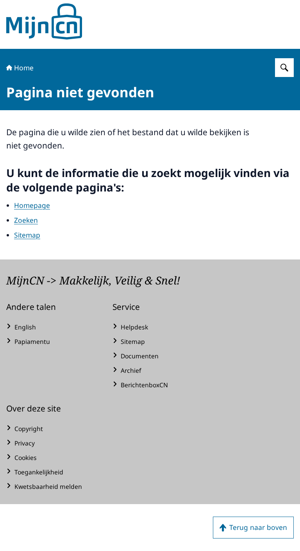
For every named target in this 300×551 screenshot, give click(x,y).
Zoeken (26, 220)
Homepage (32, 205)
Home (24, 67)
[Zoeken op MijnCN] (284, 67)
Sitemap (27, 235)
